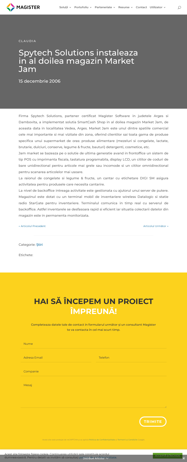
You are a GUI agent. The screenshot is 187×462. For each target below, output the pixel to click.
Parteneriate (103, 7)
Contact (141, 7)
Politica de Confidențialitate (102, 440)
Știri (39, 245)
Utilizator (156, 7)
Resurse (123, 7)
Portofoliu (81, 7)
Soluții (63, 7)
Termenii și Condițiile (127, 440)
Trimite (153, 421)
